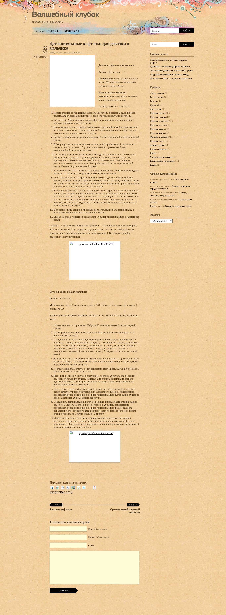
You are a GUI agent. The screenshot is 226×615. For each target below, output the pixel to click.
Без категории (156, 97)
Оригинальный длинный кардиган (125, 510)
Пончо (153, 152)
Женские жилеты (158, 116)
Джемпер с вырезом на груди (177, 206)
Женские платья (157, 132)
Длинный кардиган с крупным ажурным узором (168, 61)
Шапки (153, 164)
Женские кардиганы (159, 120)
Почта (98, 537)
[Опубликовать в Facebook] (52, 488)
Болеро (153, 101)
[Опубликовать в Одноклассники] (78, 488)
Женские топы (156, 140)
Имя (97, 529)
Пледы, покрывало (158, 148)
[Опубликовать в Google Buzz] (57, 488)
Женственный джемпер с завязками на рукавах (171, 70)
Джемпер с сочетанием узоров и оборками (170, 66)
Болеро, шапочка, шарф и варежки (168, 194)
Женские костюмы (158, 124)
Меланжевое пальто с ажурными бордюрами (171, 78)
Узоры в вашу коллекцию (161, 156)
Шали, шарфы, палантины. (162, 160)
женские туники (157, 144)
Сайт (91, 545)
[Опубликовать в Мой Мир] (73, 488)
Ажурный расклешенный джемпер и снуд (169, 74)
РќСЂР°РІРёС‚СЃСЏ (61, 492)
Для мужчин (155, 108)
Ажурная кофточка (61, 509)
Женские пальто (157, 128)
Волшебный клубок (65, 14)
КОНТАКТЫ (71, 31)
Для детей (76, 52)
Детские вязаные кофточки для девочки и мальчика (89, 45)
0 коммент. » (41, 57)
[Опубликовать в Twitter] (84, 488)
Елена (153, 206)
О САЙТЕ (54, 31)
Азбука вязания (157, 93)
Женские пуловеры (159, 136)
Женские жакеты (158, 112)
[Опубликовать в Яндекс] (94, 488)
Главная (39, 31)
